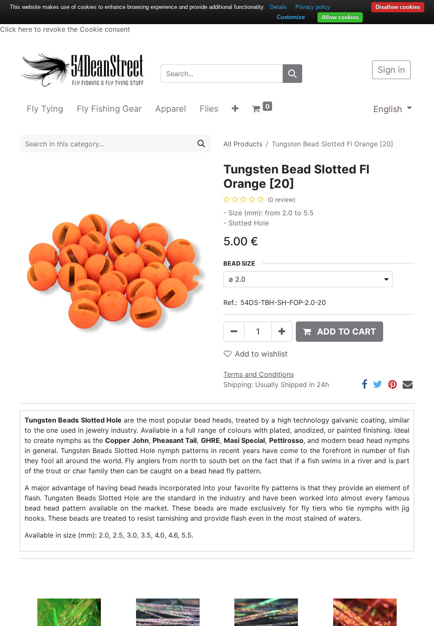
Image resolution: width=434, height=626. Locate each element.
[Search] (292, 73)
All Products (242, 144)
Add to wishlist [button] (261, 353)
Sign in (391, 70)
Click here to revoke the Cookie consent (65, 29)
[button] (235, 108)
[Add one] (281, 331)
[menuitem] (45, 108)
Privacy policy (312, 7)
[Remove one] (234, 331)
